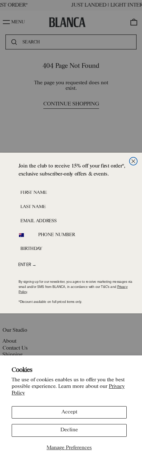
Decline (69, 430)
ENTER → (27, 264)
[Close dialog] (133, 161)
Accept (69, 412)
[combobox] (25, 235)
